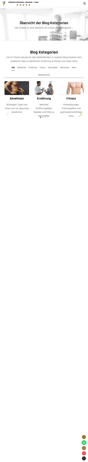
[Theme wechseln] (84, 458)
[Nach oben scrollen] (84, 437)
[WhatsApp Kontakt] (84, 442)
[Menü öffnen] (84, 3)
